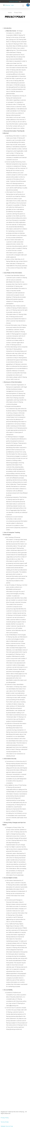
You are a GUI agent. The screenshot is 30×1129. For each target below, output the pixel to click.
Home (10, 12)
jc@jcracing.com (5, 1083)
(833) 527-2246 (13, 1)
